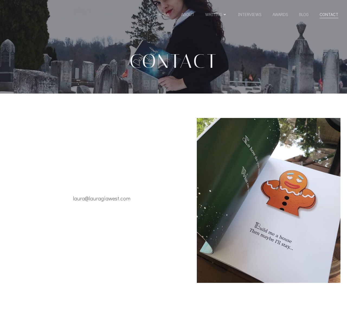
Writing (213, 14)
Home (164, 14)
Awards (280, 14)
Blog (304, 14)
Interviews (250, 14)
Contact (329, 14)
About (187, 14)
